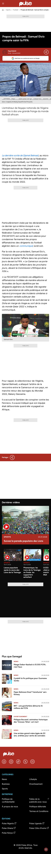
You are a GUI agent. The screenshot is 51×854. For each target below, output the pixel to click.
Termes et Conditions (38, 811)
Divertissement (20, 716)
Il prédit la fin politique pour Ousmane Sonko (30, 679)
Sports (8, 10)
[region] (25, 564)
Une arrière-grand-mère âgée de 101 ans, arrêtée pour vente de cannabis (29, 734)
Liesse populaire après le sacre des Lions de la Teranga (12, 570)
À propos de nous (10, 806)
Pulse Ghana (7, 828)
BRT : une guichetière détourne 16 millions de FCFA (28, 707)
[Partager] (46, 52)
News (16, 661)
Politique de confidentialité (8, 800)
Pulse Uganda (35, 823)
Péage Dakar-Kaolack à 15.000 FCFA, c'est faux (30, 665)
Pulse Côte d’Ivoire (37, 828)
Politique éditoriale (37, 806)
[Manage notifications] (46, 849)
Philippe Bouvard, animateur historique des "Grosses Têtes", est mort (31, 720)
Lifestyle (33, 779)
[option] (13, 565)
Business (6, 784)
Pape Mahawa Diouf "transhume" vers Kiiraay (30, 693)
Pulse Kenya (7, 833)
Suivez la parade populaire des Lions (23, 541)
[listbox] (26, 564)
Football (15, 10)
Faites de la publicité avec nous (38, 800)
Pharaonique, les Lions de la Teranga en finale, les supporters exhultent (32, 572)
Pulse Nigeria (8, 823)
